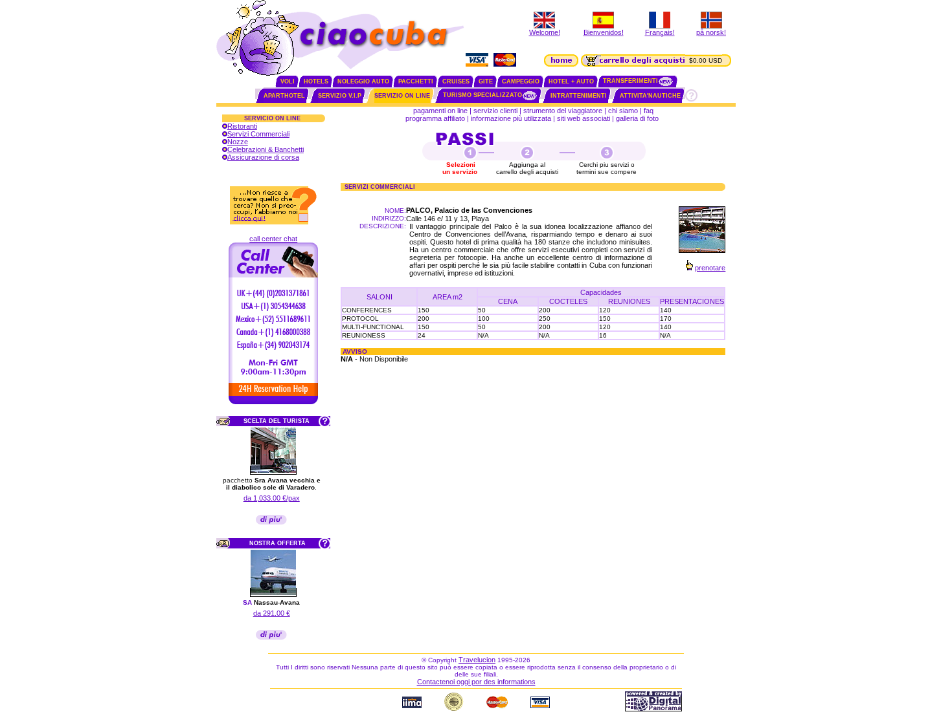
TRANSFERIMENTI (630, 81)
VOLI (287, 81)
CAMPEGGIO (520, 81)
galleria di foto (638, 118)
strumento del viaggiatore (562, 110)
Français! (660, 32)
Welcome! (544, 32)
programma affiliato (435, 118)
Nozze (237, 142)
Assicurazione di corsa (263, 157)
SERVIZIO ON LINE (402, 95)
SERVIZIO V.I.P (339, 95)
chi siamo (623, 110)
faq (648, 110)
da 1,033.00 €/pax (272, 498)
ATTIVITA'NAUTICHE (650, 95)
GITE (486, 81)
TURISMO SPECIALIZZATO (482, 95)
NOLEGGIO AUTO (363, 81)
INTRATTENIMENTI (578, 95)
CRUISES (456, 81)
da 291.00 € (271, 613)
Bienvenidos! (604, 32)
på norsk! (711, 32)
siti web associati (583, 118)
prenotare (710, 268)
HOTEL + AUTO (571, 81)
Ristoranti (242, 126)
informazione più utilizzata (511, 118)
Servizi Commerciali (258, 134)
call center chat (273, 239)
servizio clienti (495, 110)
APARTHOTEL (284, 95)
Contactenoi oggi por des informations (476, 682)
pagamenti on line (440, 110)
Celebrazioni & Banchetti (265, 149)
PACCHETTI (415, 81)
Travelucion (477, 660)
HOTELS (316, 81)
